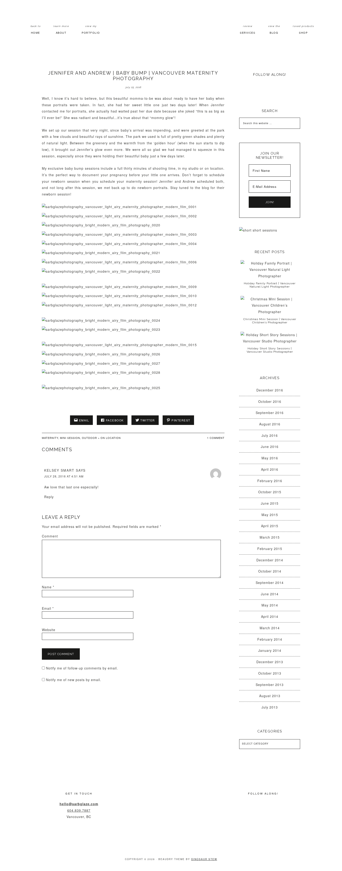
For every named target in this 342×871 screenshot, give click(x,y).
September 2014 (270, 582)
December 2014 (269, 560)
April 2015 (269, 525)
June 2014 (269, 594)
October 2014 (269, 571)
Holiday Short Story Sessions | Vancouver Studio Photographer (270, 350)
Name (48, 587)
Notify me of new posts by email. (73, 679)
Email (48, 608)
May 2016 (270, 458)
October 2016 (269, 401)
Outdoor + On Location (101, 438)
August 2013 (269, 695)
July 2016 (270, 435)
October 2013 (269, 673)
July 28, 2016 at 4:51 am (64, 476)
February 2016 (269, 480)
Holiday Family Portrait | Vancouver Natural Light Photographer (269, 285)
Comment (50, 536)
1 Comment (216, 438)
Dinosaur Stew (204, 859)
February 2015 (269, 548)
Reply (49, 496)
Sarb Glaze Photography (171, 26)
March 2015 (270, 537)
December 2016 (269, 390)
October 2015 (269, 492)
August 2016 (269, 424)
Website (48, 629)
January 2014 (269, 650)
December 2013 (269, 661)
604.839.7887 (79, 810)
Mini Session (70, 438)
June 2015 (269, 503)
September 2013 (270, 684)
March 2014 (270, 628)
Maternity (50, 438)
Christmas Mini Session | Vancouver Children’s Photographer (269, 321)
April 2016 (269, 469)
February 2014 (269, 639)
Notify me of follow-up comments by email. (82, 668)
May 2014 (270, 605)
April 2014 (269, 616)
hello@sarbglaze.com (79, 803)
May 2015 (270, 514)
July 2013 (270, 707)
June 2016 (269, 446)
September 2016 (270, 412)
